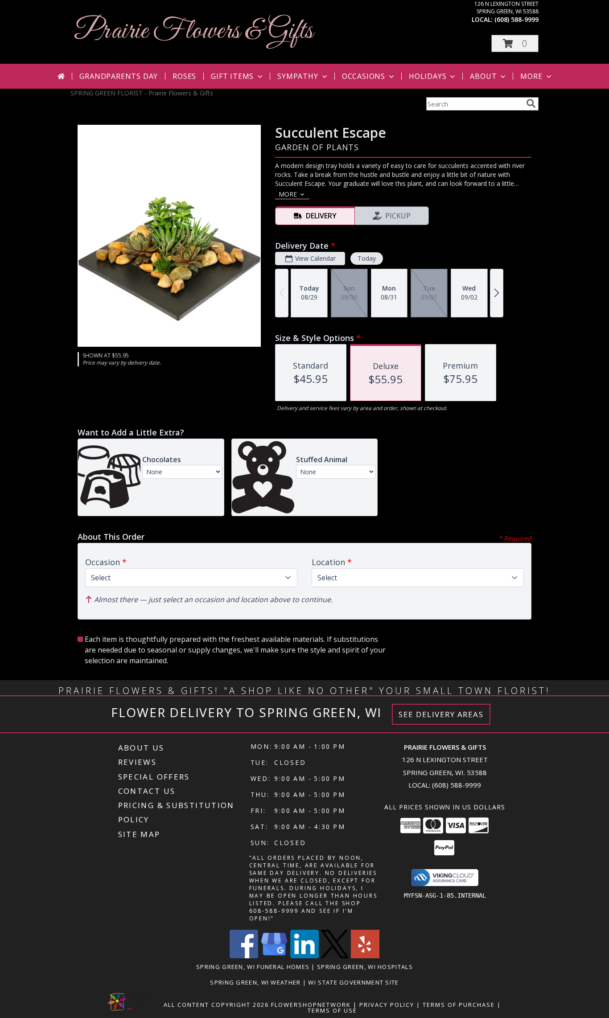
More (531, 76)
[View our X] (335, 956)
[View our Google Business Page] (274, 956)
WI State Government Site (353, 982)
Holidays (427, 76)
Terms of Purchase (459, 1005)
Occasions (363, 76)
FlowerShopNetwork (311, 1005)
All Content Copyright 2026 (216, 1005)
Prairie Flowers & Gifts (194, 31)
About (483, 76)
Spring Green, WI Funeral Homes (252, 967)
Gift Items (232, 76)
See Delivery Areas (441, 714)
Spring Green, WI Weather (255, 982)
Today (367, 258)
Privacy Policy (386, 1005)
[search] (531, 103)
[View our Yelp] (365, 956)
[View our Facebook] (244, 956)
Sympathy (297, 76)
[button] (515, 43)
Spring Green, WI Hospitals (365, 967)
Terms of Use (332, 1010)
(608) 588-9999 (516, 19)
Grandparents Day (118, 76)
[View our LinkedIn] (304, 956)
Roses (184, 76)
